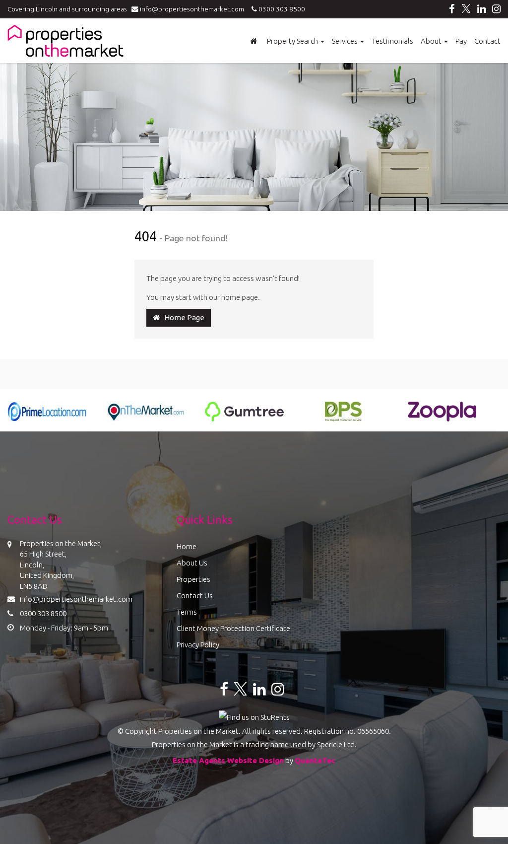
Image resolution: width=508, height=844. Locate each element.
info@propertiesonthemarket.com (193, 9)
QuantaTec (315, 760)
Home (186, 546)
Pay (461, 41)
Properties (193, 579)
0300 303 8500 (281, 9)
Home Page (182, 317)
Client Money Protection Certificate (233, 628)
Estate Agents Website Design (228, 760)
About (432, 41)
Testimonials (392, 41)
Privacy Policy (198, 644)
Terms (187, 612)
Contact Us (195, 595)
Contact (487, 41)
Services (345, 41)
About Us (192, 563)
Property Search (293, 41)
